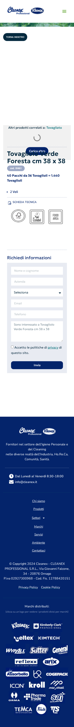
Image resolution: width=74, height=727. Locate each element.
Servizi (38, 534)
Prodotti (38, 509)
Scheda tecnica (25, 202)
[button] (64, 11)
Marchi (38, 527)
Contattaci (38, 551)
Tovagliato (54, 128)
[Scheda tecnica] (9, 203)
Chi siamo (38, 501)
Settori (36, 517)
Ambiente (38, 543)
